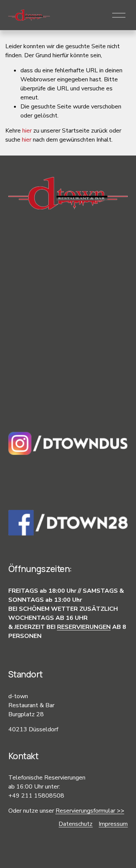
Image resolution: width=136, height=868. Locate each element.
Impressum (113, 824)
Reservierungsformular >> (90, 811)
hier (27, 131)
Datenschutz (76, 824)
